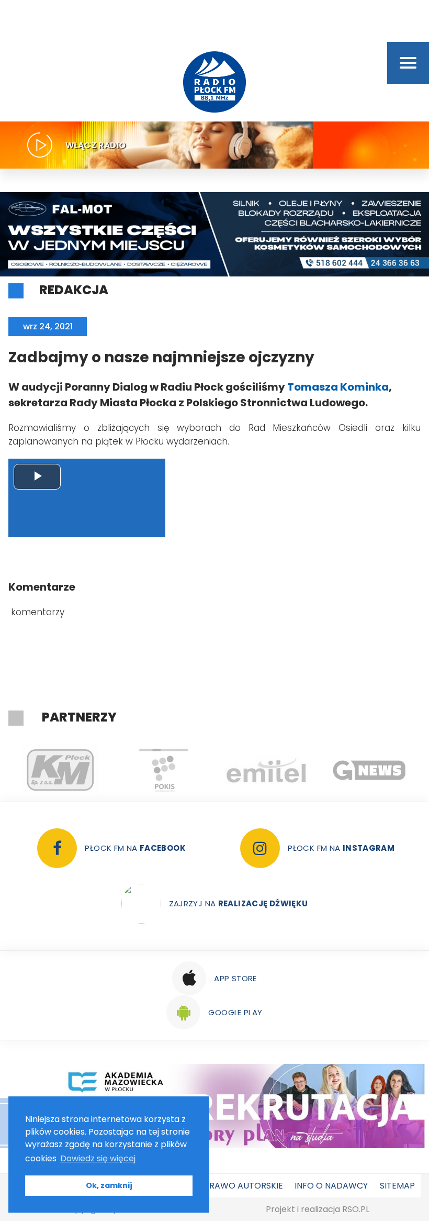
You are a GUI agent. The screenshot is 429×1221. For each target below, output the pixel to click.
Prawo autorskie (243, 1186)
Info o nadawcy (331, 1186)
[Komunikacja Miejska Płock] (59, 770)
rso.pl (355, 1209)
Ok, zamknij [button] (109, 1185)
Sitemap (397, 1186)
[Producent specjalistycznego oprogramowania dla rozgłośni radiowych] (369, 770)
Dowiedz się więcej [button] (98, 1158)
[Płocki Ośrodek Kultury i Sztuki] (162, 770)
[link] (338, 387)
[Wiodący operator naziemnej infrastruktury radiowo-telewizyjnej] (266, 770)
